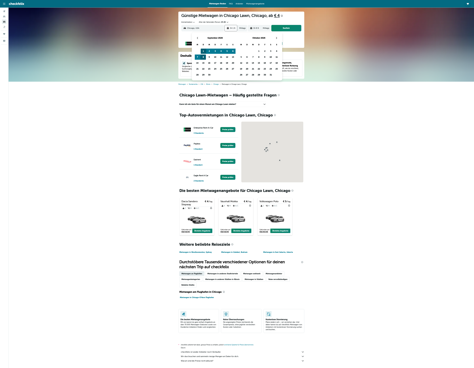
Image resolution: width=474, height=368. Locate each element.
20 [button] (233, 63)
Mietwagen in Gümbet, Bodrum (234, 252)
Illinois (208, 84)
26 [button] (227, 69)
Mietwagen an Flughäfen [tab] (191, 274)
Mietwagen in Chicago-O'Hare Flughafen (197, 297)
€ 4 (277, 15)
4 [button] (221, 51)
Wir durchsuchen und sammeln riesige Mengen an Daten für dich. (210, 356)
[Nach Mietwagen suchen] (4, 21)
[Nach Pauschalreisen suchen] (4, 26)
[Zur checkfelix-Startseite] (16, 3)
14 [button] (197, 63)
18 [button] (221, 63)
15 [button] (203, 63)
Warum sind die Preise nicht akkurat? (197, 361)
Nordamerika (193, 84)
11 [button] (221, 57)
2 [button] (209, 51)
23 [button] (209, 69)
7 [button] (197, 57)
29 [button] (203, 75)
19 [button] (227, 63)
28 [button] (197, 75)
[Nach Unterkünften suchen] (4, 16)
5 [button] (227, 51)
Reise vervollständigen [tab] (277, 279)
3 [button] (215, 51)
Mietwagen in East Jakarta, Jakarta (278, 252)
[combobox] (188, 22)
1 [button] (203, 51)
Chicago (216, 84)
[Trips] (4, 33)
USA (201, 84)
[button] (4, 4)
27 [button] (233, 69)
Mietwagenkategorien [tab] (190, 279)
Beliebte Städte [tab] (187, 285)
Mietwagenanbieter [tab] (274, 274)
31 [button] (271, 75)
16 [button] (209, 63)
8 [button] (203, 57)
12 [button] (227, 57)
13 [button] (233, 57)
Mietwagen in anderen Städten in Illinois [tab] (222, 279)
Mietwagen (182, 84)
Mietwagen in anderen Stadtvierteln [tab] (222, 274)
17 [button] (215, 63)
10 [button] (215, 57)
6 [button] (233, 51)
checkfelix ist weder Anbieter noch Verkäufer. (201, 352)
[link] (227, 129)
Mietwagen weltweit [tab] (251, 274)
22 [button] (203, 69)
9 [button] (209, 57)
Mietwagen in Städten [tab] (254, 279)
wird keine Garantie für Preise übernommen (238, 345)
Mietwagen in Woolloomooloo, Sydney (195, 252)
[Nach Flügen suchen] (4, 11)
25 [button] (221, 69)
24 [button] (215, 69)
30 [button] (209, 75)
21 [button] (197, 69)
